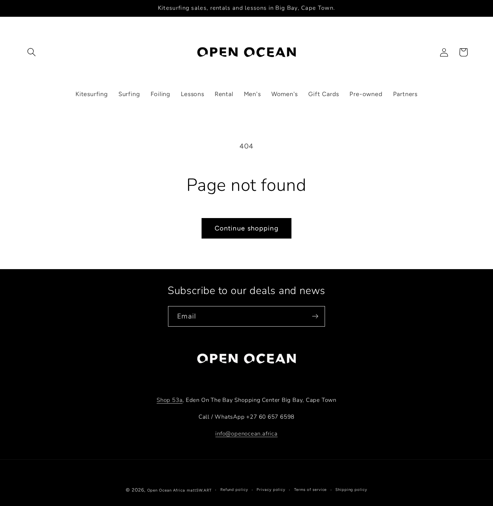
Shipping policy (351, 489)
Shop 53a (169, 400)
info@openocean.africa (246, 433)
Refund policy (234, 489)
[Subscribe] (315, 316)
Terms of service (310, 489)
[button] (31, 52)
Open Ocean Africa (166, 490)
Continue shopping (246, 228)
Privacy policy (271, 489)
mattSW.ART (199, 490)
